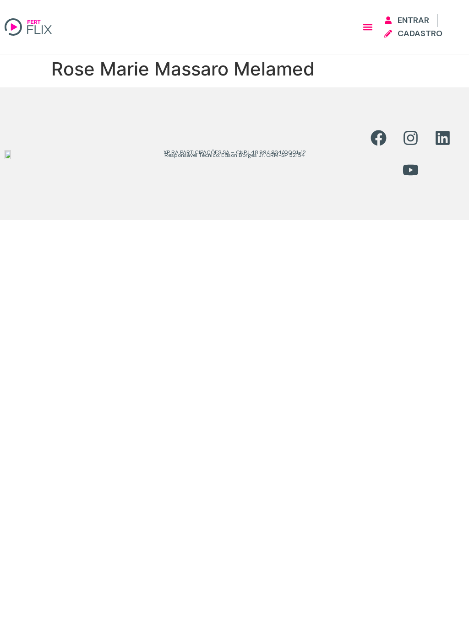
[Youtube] (410, 170)
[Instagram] (410, 138)
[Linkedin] (442, 138)
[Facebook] (378, 138)
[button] (367, 27)
